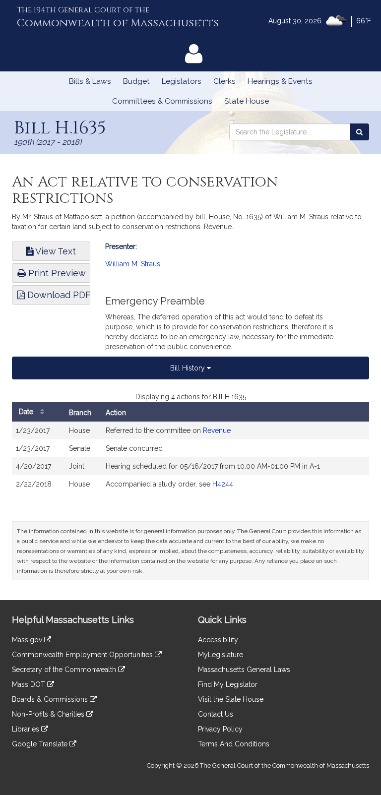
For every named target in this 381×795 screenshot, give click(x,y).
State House (246, 101)
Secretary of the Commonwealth (65, 669)
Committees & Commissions (162, 101)
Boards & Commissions (51, 699)
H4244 (222, 484)
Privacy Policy (220, 729)
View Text (54, 251)
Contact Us (215, 714)
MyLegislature (220, 655)
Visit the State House (230, 699)
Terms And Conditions (233, 744)
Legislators (181, 81)
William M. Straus (132, 264)
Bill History (188, 368)
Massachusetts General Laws (244, 669)
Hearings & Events (280, 81)
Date (27, 412)
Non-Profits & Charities (49, 714)
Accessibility (218, 640)
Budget (136, 81)
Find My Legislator (227, 684)
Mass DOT (29, 684)
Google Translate (40, 744)
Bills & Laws (90, 81)
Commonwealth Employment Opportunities (83, 655)
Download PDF (57, 295)
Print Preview (56, 273)
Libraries (26, 729)
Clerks (224, 81)
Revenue (217, 430)
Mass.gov (28, 640)
